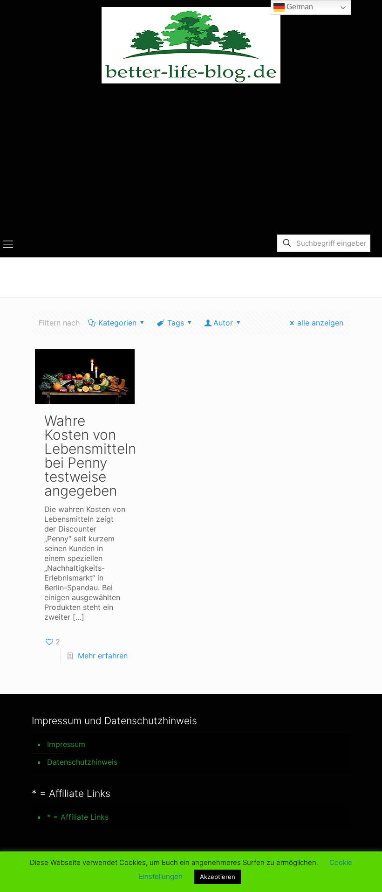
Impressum (66, 744)
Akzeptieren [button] (217, 876)
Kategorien (117, 322)
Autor (223, 322)
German (299, 7)
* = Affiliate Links (78, 817)
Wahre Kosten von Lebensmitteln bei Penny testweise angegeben (90, 455)
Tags (175, 322)
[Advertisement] (191, 160)
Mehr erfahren (103, 655)
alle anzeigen (320, 322)
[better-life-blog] (191, 45)
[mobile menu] (8, 244)
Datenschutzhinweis (82, 762)
